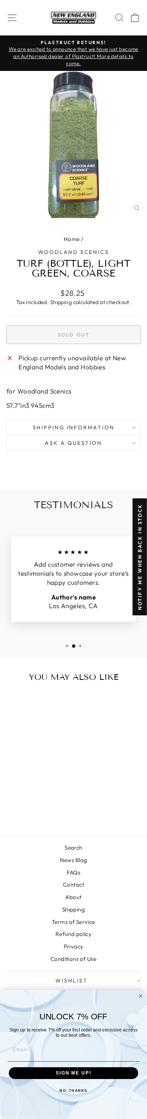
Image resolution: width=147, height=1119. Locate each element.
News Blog (73, 860)
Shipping (61, 302)
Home (72, 239)
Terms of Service (73, 921)
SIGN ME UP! (73, 1073)
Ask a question (73, 443)
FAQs (74, 872)
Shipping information (74, 427)
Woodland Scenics (73, 252)
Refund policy (73, 934)
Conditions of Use (73, 958)
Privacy (74, 946)
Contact (73, 884)
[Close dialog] (140, 996)
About (73, 897)
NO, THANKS (73, 1091)
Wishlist (71, 980)
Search (73, 847)
